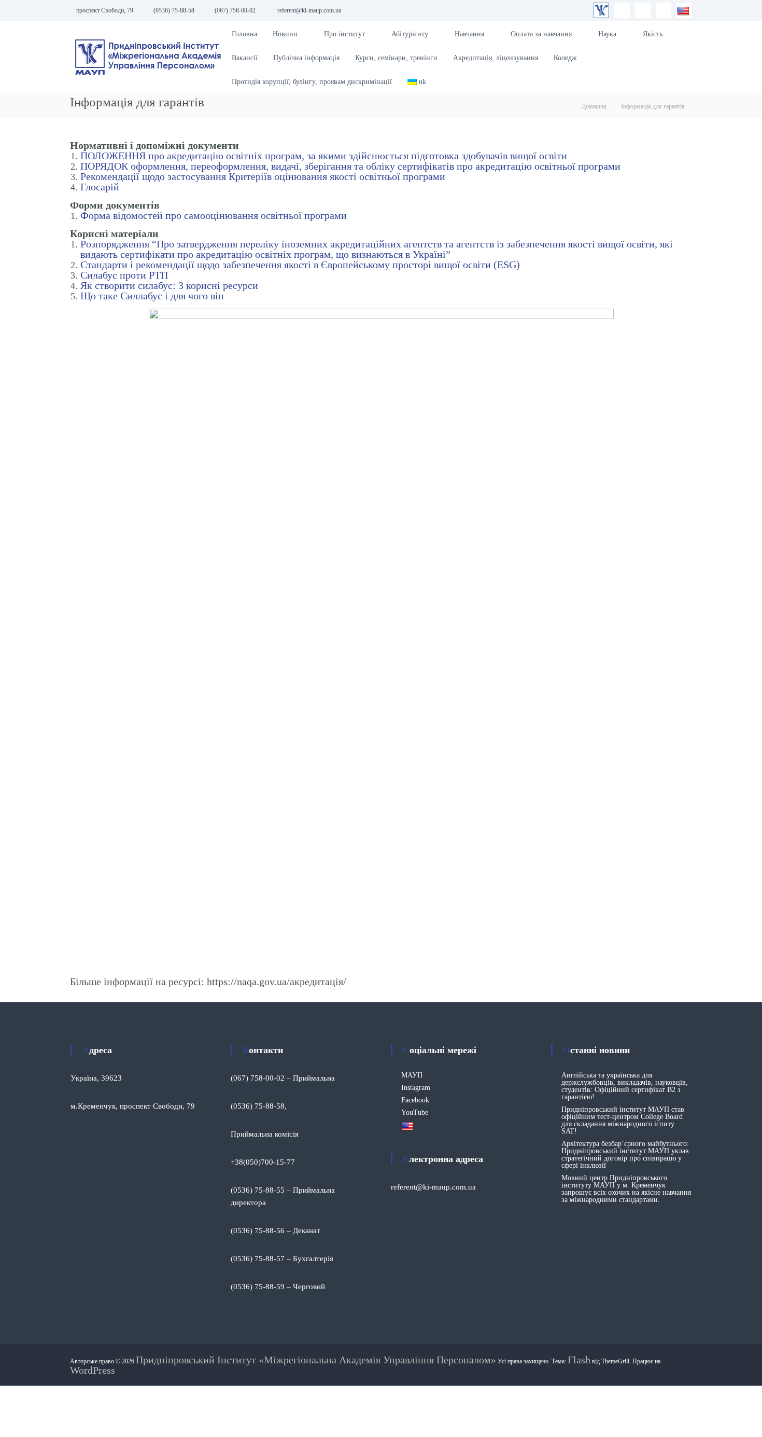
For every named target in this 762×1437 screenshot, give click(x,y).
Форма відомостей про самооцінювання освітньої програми (213, 215)
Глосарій (99, 186)
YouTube (414, 1112)
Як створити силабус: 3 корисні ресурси (169, 285)
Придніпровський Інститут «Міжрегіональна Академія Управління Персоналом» (316, 1359)
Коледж (565, 58)
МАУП (411, 1075)
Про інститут (344, 34)
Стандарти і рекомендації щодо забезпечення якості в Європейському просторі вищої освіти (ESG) (300, 264)
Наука (607, 34)
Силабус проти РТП (124, 275)
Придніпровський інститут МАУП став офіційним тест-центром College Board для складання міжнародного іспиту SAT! (622, 1120)
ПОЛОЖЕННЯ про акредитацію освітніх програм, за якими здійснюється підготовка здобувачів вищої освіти (323, 155)
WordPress (92, 1370)
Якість (652, 34)
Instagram (415, 1087)
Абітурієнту (409, 34)
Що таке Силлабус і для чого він (152, 295)
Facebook (415, 1100)
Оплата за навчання (541, 34)
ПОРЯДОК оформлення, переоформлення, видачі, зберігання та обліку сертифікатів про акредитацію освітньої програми (350, 166)
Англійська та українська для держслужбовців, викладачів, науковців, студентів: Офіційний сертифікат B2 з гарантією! (624, 1086)
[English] (684, 10)
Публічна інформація (306, 58)
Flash (579, 1359)
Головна (244, 34)
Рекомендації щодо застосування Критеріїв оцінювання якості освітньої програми (262, 176)
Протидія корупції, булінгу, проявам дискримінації (312, 82)
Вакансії (245, 58)
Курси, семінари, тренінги (396, 58)
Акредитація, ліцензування (495, 58)
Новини (285, 34)
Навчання (469, 34)
